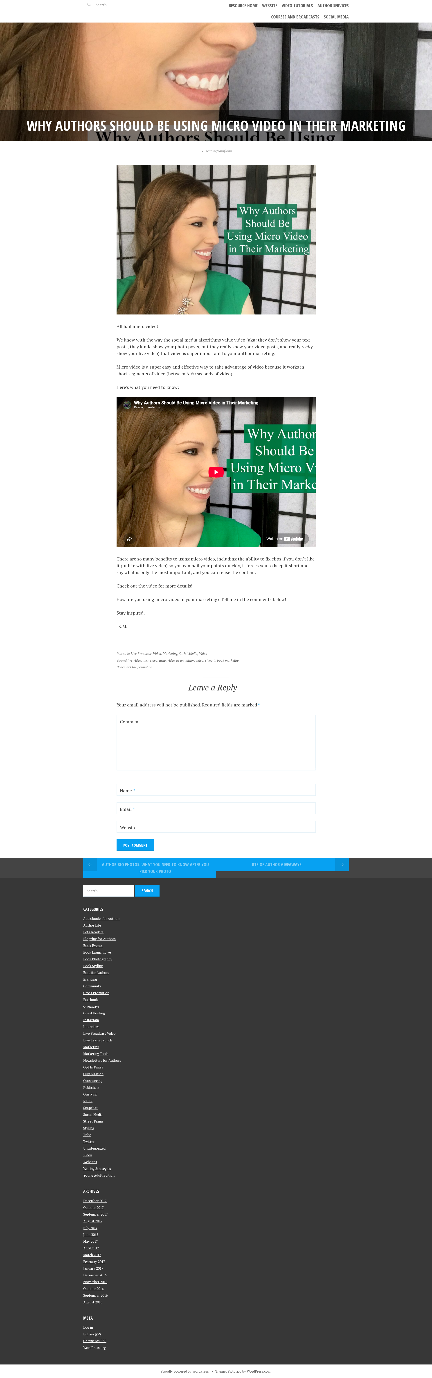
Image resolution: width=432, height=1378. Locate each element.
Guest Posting (94, 1013)
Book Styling (93, 965)
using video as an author (176, 660)
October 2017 (93, 1207)
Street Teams (93, 1121)
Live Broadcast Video (146, 653)
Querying (90, 1094)
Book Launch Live (97, 952)
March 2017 (92, 1255)
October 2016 (93, 1288)
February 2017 (94, 1261)
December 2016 (95, 1275)
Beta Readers (93, 932)
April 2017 (91, 1248)
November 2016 (95, 1282)
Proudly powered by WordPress (185, 1371)
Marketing (170, 653)
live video (134, 660)
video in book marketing (222, 660)
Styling (88, 1128)
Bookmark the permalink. (135, 667)
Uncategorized (94, 1148)
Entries (92, 1334)
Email (127, 809)
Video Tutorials (297, 5)
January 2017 (93, 1268)
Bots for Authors (96, 972)
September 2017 (95, 1214)
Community (92, 986)
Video (203, 653)
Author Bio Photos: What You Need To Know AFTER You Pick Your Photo (155, 867)
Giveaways (91, 1006)
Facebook (90, 999)
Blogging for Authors (99, 938)
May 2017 (90, 1241)
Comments (94, 1341)
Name (127, 791)
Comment (130, 722)
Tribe (87, 1134)
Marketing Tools (95, 1053)
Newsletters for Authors (102, 1060)
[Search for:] (114, 4)
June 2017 (90, 1234)
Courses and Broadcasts (295, 17)
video (199, 660)
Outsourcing (92, 1080)
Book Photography (97, 959)
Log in (88, 1327)
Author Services (333, 5)
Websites (90, 1161)
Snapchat (90, 1107)
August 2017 (92, 1221)
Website (269, 5)
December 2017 (95, 1200)
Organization (93, 1074)
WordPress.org (94, 1347)
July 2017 (90, 1227)
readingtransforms (219, 151)
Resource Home (243, 5)
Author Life (92, 925)
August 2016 (92, 1302)
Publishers (91, 1087)
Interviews (91, 1026)
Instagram (91, 1020)
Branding (90, 979)
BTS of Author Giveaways (277, 864)
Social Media (336, 17)
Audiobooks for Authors (101, 918)
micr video (150, 660)
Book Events (93, 945)
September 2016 (95, 1295)
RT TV (87, 1101)
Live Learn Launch (97, 1040)
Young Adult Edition (99, 1175)
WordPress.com (258, 1371)
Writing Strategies (97, 1168)
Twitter (88, 1141)
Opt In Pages (93, 1067)
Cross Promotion (96, 993)
